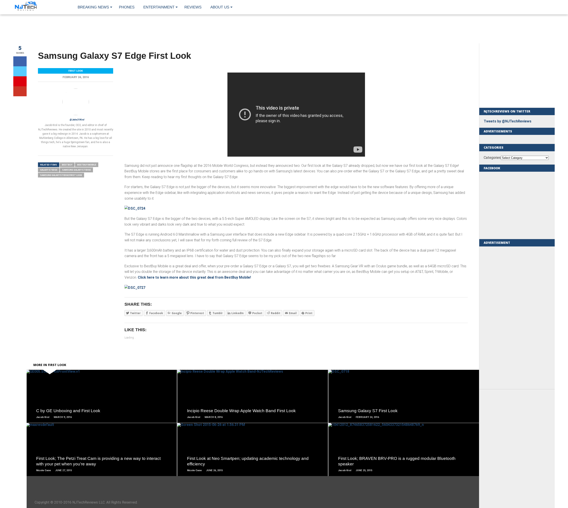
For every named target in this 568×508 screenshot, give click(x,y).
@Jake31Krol (77, 119)
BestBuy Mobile (86, 164)
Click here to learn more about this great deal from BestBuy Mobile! (194, 277)
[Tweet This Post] (20, 71)
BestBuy (67, 164)
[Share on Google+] (20, 91)
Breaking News (93, 7)
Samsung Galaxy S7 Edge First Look (61, 175)
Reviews (192, 7)
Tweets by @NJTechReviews (507, 121)
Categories (492, 158)
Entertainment (158, 7)
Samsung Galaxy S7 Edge (76, 170)
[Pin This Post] (20, 81)
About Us (219, 7)
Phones (126, 7)
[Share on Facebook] (20, 61)
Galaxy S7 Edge (48, 170)
